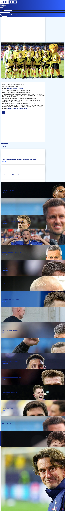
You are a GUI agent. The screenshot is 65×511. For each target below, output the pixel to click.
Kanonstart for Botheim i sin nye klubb (15, 88)
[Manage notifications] (63, 509)
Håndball (1, 7)
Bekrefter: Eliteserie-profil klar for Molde (10, 174)
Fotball (1, 3)
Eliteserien (2, 4)
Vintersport (2, 6)
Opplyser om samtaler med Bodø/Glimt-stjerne (17, 108)
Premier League (3, 5)
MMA (1, 8)
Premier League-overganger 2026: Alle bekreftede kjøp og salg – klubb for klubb (19, 159)
